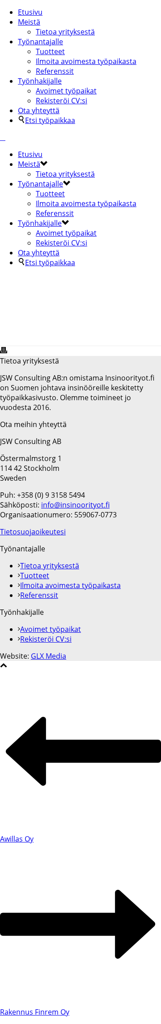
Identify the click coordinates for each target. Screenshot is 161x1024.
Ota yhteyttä (38, 110)
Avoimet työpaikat (66, 91)
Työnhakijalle (40, 81)
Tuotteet (50, 51)
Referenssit (55, 71)
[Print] (3, 351)
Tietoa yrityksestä (65, 32)
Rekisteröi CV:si (61, 101)
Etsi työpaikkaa (50, 120)
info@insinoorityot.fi (75, 505)
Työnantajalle (40, 42)
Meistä (29, 22)
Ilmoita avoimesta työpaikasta (86, 61)
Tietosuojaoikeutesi (33, 532)
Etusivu (30, 12)
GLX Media (48, 656)
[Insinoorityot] (2, 137)
